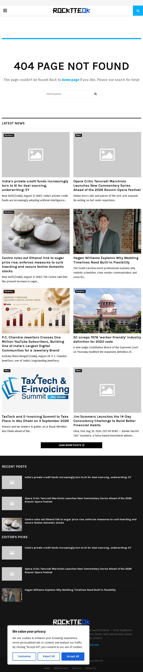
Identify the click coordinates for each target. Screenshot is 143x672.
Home (47, 668)
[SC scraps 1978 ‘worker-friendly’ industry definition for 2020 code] (107, 310)
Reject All (49, 656)
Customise (24, 656)
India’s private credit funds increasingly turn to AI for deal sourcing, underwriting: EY (35, 185)
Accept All (73, 656)
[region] (48, 645)
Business (9, 135)
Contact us (90, 668)
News (78, 135)
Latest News (13, 123)
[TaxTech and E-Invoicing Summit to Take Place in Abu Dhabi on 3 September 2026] (36, 390)
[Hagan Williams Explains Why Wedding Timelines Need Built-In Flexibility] (107, 231)
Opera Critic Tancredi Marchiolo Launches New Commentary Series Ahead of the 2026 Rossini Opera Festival (107, 185)
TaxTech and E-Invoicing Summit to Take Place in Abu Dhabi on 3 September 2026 (35, 418)
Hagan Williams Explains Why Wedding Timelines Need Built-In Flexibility (105, 260)
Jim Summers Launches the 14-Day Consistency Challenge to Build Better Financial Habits (104, 420)
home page (70, 80)
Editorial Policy (61, 668)
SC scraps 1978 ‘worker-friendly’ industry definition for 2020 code (107, 339)
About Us (76, 668)
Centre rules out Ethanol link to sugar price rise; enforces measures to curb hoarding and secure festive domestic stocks (33, 264)
